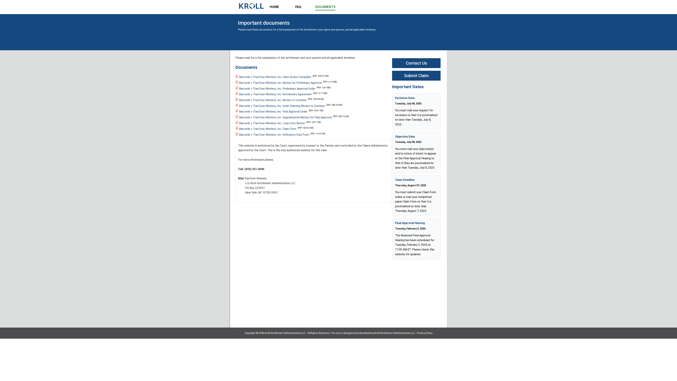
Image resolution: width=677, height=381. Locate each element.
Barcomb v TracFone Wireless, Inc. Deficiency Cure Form (274, 134)
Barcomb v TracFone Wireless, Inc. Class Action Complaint (275, 77)
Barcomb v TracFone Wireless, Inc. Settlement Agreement (275, 94)
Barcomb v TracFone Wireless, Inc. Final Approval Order (273, 111)
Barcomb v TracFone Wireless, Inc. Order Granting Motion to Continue (282, 106)
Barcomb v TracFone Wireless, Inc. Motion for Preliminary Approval (280, 82)
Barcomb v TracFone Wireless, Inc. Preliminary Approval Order (277, 88)
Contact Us (416, 63)
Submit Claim (416, 75)
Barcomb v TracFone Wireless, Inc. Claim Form (267, 129)
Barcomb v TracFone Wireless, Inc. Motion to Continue (272, 100)
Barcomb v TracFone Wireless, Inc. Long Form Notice (272, 123)
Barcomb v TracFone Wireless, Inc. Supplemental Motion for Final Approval (285, 117)
